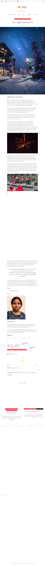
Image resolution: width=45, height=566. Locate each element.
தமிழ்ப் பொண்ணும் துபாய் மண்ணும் (11, 410)
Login (37, 364)
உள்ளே (19, 14)
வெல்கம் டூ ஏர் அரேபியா (11, 412)
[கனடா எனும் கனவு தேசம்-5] (32, 341)
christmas (15, 349)
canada (9, 349)
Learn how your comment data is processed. (27, 372)
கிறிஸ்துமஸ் (24, 349)
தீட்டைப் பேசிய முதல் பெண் (33, 411)
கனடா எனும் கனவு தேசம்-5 (13, 290)
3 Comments (11, 420)
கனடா (20, 349)
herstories (9, 414)
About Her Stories (12, 14)
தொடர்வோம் (29, 14)
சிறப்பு (24, 14)
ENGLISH (35, 14)
